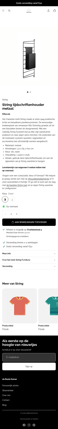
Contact (6, 400)
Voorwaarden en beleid (29, 419)
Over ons (6, 395)
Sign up (29, 366)
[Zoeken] (9, 10)
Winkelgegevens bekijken (17, 236)
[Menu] (3, 10)
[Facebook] (24, 425)
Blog (4, 405)
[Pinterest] (34, 425)
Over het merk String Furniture (16, 260)
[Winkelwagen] (55, 10)
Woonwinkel (7, 390)
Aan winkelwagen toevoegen (31, 222)
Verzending (7, 266)
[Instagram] (29, 425)
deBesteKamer (32, 413)
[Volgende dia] (53, 309)
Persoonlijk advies (10, 385)
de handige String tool (16, 185)
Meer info (6, 253)
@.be (38, 179)
